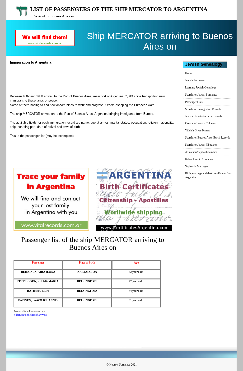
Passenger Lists (194, 102)
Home (188, 73)
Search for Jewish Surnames (201, 94)
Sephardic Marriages (196, 166)
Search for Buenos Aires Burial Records (207, 137)
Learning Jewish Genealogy (200, 87)
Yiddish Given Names (197, 130)
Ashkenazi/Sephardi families (201, 152)
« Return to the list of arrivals (30, 314)
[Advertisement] (97, 78)
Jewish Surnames (195, 80)
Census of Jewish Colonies (200, 123)
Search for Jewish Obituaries (201, 144)
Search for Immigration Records (203, 109)
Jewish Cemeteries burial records (203, 116)
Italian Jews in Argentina (199, 159)
